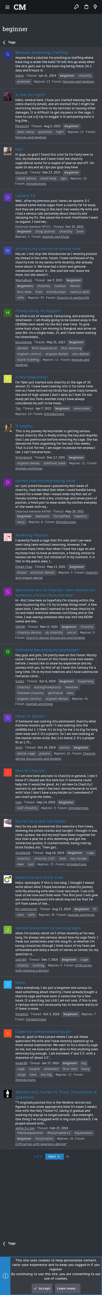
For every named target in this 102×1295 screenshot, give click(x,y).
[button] (7, 7)
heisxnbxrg (23, 342)
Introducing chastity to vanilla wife (47, 248)
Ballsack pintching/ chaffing (41, 52)
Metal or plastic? (30, 716)
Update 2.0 (25, 195)
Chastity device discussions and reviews (55, 638)
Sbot (19, 747)
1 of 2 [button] (37, 1156)
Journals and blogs (55, 236)
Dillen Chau (23, 567)
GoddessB (22, 853)
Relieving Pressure (32, 535)
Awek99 (21, 1063)
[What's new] (95, 7)
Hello (20, 982)
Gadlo (19, 681)
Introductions (36, 183)
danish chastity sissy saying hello (45, 480)
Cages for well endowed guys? (43, 1031)
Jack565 (20, 959)
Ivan (18, 802)
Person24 (22, 126)
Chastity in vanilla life (73, 297)
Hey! (19, 149)
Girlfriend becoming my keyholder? (47, 650)
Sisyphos (21, 1014)
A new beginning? (31, 377)
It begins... (24, 425)
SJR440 (20, 627)
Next (53, 1156)
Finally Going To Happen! (38, 310)
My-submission (26, 909)
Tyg (18, 408)
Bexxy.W (21, 172)
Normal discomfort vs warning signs (48, 928)
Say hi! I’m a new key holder (40, 821)
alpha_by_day (25, 1128)
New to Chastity (30, 770)
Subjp (19, 75)
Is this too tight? (30, 94)
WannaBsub (23, 280)
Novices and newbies (78, 81)
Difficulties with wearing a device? (41, 1144)
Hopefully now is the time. (39, 877)
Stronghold (23, 457)
